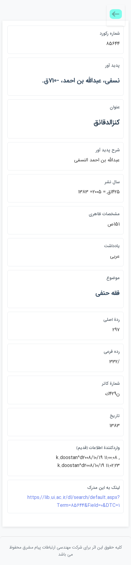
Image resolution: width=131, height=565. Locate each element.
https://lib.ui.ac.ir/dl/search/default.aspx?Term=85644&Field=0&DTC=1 (73, 501)
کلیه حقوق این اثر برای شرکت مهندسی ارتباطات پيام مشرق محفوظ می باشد (65, 550)
